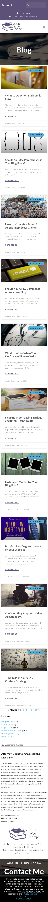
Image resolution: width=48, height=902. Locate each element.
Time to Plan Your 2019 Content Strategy (19, 679)
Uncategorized (8, 733)
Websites (5, 736)
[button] (44, 26)
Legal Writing (7, 728)
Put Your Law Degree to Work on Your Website (23, 548)
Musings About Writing (12, 731)
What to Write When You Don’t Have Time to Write (20, 354)
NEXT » (37, 710)
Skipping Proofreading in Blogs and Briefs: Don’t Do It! (23, 419)
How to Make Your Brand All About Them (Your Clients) (22, 226)
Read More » (12, 116)
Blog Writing (7, 722)
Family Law (6, 725)
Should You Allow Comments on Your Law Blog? (22, 290)
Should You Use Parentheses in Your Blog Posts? (23, 161)
